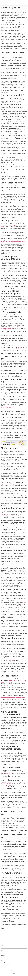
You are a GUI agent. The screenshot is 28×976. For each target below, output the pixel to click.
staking (11, 225)
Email (2, 950)
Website (3, 955)
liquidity (15, 225)
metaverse (10, 205)
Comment (3, 928)
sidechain (20, 347)
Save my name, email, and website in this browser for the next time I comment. (14, 962)
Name (2, 945)
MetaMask (7, 318)
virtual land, (3, 514)
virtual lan (3, 59)
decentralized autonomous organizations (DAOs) (13, 241)
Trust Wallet (5, 329)
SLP (19, 152)
